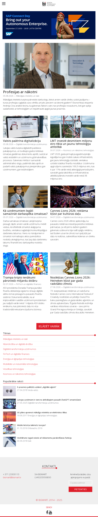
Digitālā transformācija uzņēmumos (19, 349)
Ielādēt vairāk (49, 326)
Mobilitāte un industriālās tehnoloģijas (20, 364)
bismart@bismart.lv (12, 477)
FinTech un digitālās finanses (16, 353)
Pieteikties (80, 489)
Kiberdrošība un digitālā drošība (18, 344)
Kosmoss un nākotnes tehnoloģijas (19, 373)
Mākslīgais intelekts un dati (15, 339)
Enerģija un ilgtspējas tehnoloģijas (18, 358)
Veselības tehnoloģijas (13, 368)
